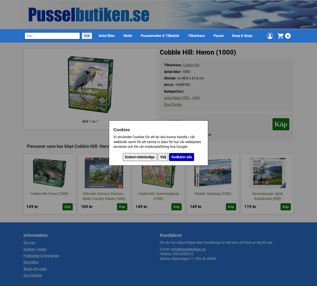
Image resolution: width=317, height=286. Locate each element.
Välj (163, 157)
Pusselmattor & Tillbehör (160, 36)
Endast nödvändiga (140, 157)
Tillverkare (196, 36)
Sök (87, 36)
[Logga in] (270, 35)
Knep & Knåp (242, 36)
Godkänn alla (181, 157)
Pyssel (218, 36)
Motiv (128, 36)
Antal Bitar (107, 36)
